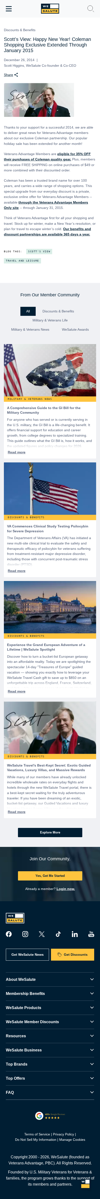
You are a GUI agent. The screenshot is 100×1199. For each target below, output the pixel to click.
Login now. (66, 889)
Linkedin (75, 934)
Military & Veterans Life (50, 320)
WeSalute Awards (75, 329)
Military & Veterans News (30, 329)
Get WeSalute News (27, 954)
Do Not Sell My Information (35, 1140)
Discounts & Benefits (58, 311)
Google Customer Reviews (50, 1116)
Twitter (42, 934)
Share (8, 75)
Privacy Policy (63, 1134)
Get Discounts (76, 954)
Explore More (50, 832)
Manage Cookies (72, 1140)
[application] (85, 1184)
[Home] (50, 9)
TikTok (58, 934)
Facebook (9, 934)
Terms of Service (37, 1134)
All (28, 311)
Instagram (25, 934)
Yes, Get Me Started (50, 876)
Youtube (91, 934)
